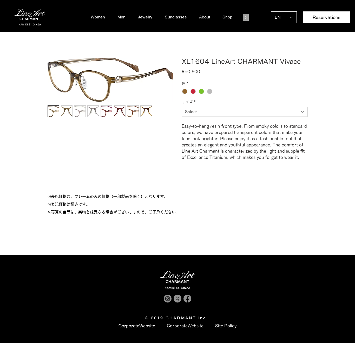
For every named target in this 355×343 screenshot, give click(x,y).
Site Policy (225, 326)
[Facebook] (187, 298)
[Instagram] (168, 298)
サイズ (189, 102)
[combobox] (244, 112)
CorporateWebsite (185, 326)
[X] (177, 298)
